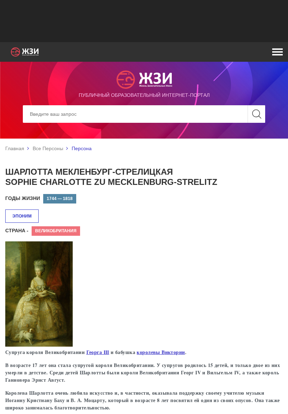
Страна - (16, 230)
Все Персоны (48, 148)
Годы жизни (22, 198)
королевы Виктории (161, 352)
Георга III (97, 352)
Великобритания (56, 230)
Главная (14, 148)
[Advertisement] (144, 21)
